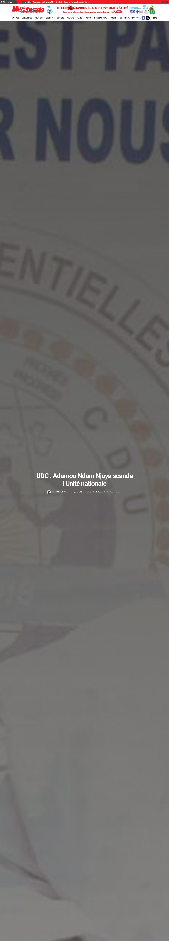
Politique (38, 18)
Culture (70, 18)
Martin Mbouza (61, 492)
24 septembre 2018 (77, 492)
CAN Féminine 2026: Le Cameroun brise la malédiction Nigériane (59, 2)
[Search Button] (156, 18)
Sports (87, 18)
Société (60, 18)
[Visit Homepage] (28, 9)
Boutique (136, 18)
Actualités (27, 18)
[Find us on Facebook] (143, 18)
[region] (102, 9)
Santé (79, 18)
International (100, 18)
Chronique (125, 18)
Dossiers (113, 18)
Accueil (15, 18)
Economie (50, 18)
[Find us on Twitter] (148, 18)
